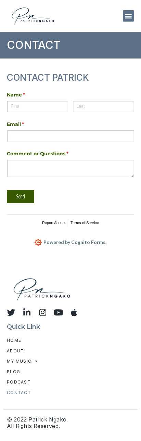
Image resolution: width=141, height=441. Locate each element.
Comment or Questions (49, 154)
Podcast (19, 382)
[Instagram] (42, 312)
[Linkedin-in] (27, 312)
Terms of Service (84, 223)
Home (14, 340)
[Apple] (74, 312)
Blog (13, 371)
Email (26, 124)
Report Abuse (53, 223)
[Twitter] (11, 312)
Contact (19, 392)
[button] (128, 16)
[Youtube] (58, 312)
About (15, 350)
